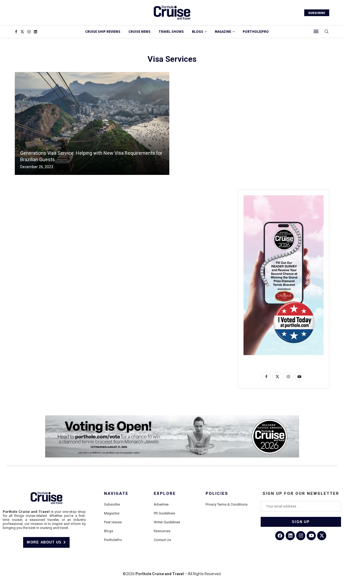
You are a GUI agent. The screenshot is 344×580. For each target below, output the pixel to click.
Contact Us (162, 540)
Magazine (111, 513)
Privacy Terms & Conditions (227, 504)
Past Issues (113, 522)
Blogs (197, 31)
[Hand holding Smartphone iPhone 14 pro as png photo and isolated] (283, 197)
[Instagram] (29, 32)
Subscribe (112, 504)
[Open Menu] (316, 31)
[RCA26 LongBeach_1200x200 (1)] (172, 417)
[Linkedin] (35, 32)
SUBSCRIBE (316, 13)
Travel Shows (171, 31)
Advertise (161, 504)
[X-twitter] (321, 535)
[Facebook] (16, 32)
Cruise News (139, 31)
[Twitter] (22, 32)
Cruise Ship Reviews (102, 31)
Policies (217, 494)
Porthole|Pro (256, 31)
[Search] (326, 32)
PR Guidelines (164, 513)
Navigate (116, 494)
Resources (162, 531)
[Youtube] (311, 535)
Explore (165, 494)
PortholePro (113, 540)
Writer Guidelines (167, 522)
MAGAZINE (223, 31)
